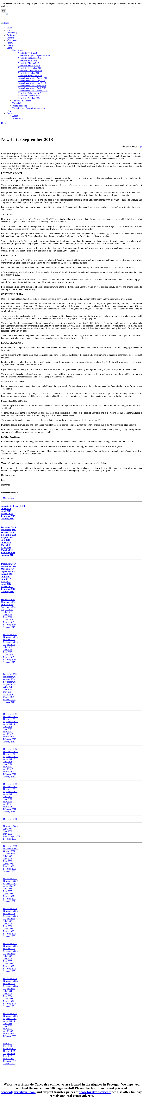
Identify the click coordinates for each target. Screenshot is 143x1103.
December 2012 (10, 749)
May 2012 (7, 766)
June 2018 (6, 542)
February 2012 (9, 774)
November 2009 (10, 826)
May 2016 (7, 617)
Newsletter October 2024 (29, 95)
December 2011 (10, 784)
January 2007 (9, 901)
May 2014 (7, 692)
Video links (17, 103)
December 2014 (10, 674)
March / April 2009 (11, 836)
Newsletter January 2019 (29, 65)
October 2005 (9, 948)
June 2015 (7, 649)
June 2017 (6, 579)
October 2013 (9, 719)
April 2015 (8, 654)
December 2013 (10, 714)
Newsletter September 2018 (30, 75)
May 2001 (7, 1043)
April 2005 (8, 963)
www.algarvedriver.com (18, 1092)
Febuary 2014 (9, 699)
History (10, 45)
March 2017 (7, 586)
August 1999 (9, 1053)
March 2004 (8, 1001)
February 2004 (9, 1004)
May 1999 (7, 1056)
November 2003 (10, 1016)
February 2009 (9, 839)
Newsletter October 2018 (29, 73)
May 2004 (7, 996)
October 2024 (9, 498)
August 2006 (9, 918)
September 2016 (8, 607)
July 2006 (7, 921)
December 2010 (10, 819)
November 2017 (8, 566)
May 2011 (7, 801)
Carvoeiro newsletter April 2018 (32, 88)
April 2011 (8, 804)
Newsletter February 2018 (29, 93)
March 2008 (8, 866)
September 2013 (10, 721)
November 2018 (8, 530)
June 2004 (7, 993)
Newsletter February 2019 (29, 58)
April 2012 (8, 769)
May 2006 (7, 926)
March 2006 (8, 931)
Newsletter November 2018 (30, 70)
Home (9, 27)
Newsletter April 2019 (27, 53)
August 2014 (9, 684)
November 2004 (10, 981)
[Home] (5, 23)
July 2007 (7, 888)
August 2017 (7, 574)
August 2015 (9, 644)
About (15, 116)
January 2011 (9, 811)
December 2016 (8, 599)
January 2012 (9, 777)
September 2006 (10, 916)
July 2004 (7, 991)
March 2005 (8, 966)
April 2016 (8, 619)
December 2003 (10, 1013)
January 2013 (9, 742)
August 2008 (9, 853)
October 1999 (9, 1051)
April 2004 (8, 998)
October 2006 (9, 913)
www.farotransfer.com (95, 1092)
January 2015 (9, 662)
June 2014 (7, 689)
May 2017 (5, 581)
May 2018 (5, 545)
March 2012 (8, 771)
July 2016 (7, 612)
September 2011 (10, 791)
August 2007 (9, 886)
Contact (10, 113)
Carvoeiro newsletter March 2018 (32, 90)
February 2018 (8, 552)
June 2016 (7, 614)
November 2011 (10, 786)
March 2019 (7, 513)
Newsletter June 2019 (27, 60)
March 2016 (8, 622)
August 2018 (7, 537)
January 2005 (9, 971)
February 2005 (9, 969)
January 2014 (9, 702)
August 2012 (9, 759)
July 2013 (7, 726)
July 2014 (7, 687)
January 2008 (9, 871)
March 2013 (8, 736)
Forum (10, 43)
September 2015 (10, 642)
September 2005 (10, 951)
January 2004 (9, 1006)
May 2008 (7, 861)
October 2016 (7, 604)
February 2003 (9, 1036)
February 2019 (8, 516)
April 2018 (6, 547)
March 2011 (8, 806)
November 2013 (10, 716)
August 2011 (9, 794)
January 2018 (7, 555)
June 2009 (7, 831)
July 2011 (7, 796)
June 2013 (7, 729)
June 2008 (7, 859)
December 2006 (10, 908)
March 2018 (7, 550)
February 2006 (9, 934)
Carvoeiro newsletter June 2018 (32, 83)
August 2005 (9, 953)
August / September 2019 (13, 506)
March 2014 (8, 697)
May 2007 (7, 891)
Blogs (9, 48)
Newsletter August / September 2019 (34, 55)
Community (12, 32)
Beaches (10, 38)
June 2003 (7, 1026)
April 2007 (8, 894)
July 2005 (7, 956)
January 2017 (7, 591)
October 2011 (9, 789)
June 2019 (6, 508)
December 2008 (10, 846)
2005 (9, 958)
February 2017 (8, 589)
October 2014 (9, 679)
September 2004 (10, 986)
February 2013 (9, 739)
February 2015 (9, 659)
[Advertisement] (105, 17)
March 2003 (8, 1033)
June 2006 (7, 923)
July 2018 (5, 540)
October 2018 (7, 532)
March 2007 (8, 896)
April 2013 (8, 734)
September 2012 (10, 756)
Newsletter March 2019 (28, 63)
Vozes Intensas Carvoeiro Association (28, 108)
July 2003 (7, 1023)
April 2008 (8, 864)
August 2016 (7, 609)
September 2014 (10, 682)
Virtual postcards (19, 106)
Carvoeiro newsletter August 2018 (33, 78)
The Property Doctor (21, 101)
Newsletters (17, 50)
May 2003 (7, 1028)
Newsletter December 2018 (30, 68)
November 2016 (8, 602)
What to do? (12, 40)
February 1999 (9, 1061)
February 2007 (9, 899)
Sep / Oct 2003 (9, 1018)
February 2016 (9, 625)
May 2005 (7, 961)
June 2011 (7, 799)
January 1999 (9, 1063)
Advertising (17, 118)
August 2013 (9, 724)
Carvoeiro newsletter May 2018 (32, 85)
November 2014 (10, 677)
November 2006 (10, 911)
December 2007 (10, 878)
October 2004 (9, 983)
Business (11, 35)
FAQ (9, 111)
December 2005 (10, 943)
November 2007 (10, 881)
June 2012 (7, 764)
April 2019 (6, 511)
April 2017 (6, 584)
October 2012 (9, 754)
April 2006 (8, 928)
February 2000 (9, 1048)
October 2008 (9, 851)
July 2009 (7, 829)
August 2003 (9, 1021)
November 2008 (10, 848)
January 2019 (7, 518)
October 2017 (7, 569)
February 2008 (9, 869)
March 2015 (8, 657)
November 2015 (10, 637)
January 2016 (9, 627)
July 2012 (7, 761)
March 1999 (8, 1058)
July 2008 (7, 856)
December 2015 (10, 634)
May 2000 (7, 1046)
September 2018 (8, 535)
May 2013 (7, 731)
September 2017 (8, 571)
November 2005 (10, 946)
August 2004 (9, 988)
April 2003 (8, 1031)
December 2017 (8, 564)
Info (8, 30)
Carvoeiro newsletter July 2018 (31, 80)
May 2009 (7, 834)
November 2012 (10, 751)
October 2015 (9, 639)
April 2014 (8, 694)
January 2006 (9, 936)
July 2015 (7, 647)
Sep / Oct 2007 (9, 883)
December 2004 (10, 978)
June (5, 958)
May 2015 (7, 652)
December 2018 (8, 527)
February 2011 (9, 809)
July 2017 (5, 576)
